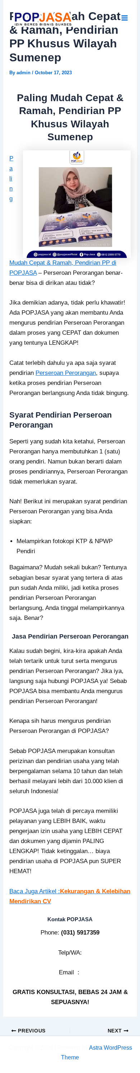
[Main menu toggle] (125, 18)
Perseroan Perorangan (66, 373)
